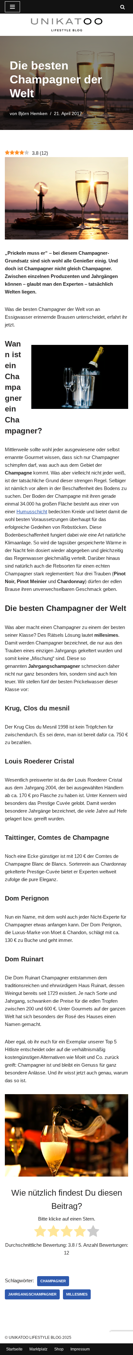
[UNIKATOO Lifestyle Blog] (66, 24)
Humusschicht (31, 511)
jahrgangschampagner (32, 1294)
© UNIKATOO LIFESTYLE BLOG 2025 (38, 1337)
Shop (59, 1349)
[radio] (40, 1232)
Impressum (80, 1349)
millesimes (76, 1294)
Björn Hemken (32, 113)
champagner (53, 1281)
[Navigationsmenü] (12, 6)
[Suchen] (122, 7)
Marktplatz (38, 1349)
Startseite (14, 1349)
